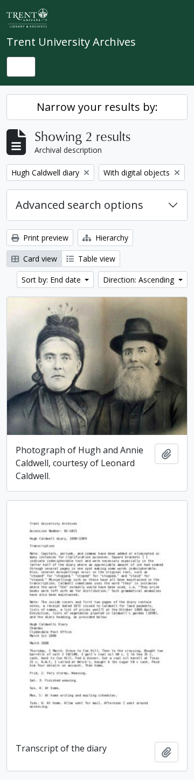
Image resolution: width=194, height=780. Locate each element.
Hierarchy (110, 238)
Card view (39, 259)
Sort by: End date (52, 280)
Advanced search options (79, 205)
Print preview (44, 238)
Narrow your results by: (97, 107)
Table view (95, 259)
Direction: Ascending (139, 280)
